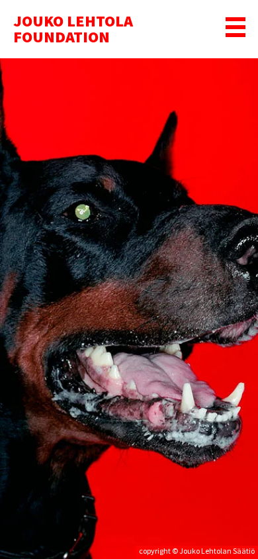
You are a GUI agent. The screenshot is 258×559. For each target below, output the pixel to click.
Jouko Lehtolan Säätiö (217, 551)
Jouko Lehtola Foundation (73, 29)
